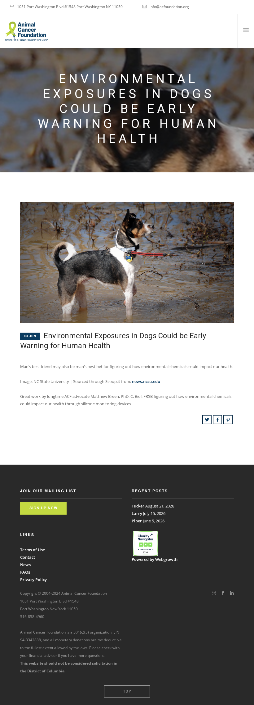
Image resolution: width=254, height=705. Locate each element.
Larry (137, 513)
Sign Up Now (43, 508)
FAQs (25, 572)
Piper (137, 521)
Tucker (138, 506)
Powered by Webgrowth (154, 559)
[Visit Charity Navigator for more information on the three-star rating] (145, 543)
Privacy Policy (33, 579)
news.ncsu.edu (146, 381)
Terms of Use (32, 550)
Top (127, 691)
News (25, 564)
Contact (27, 557)
